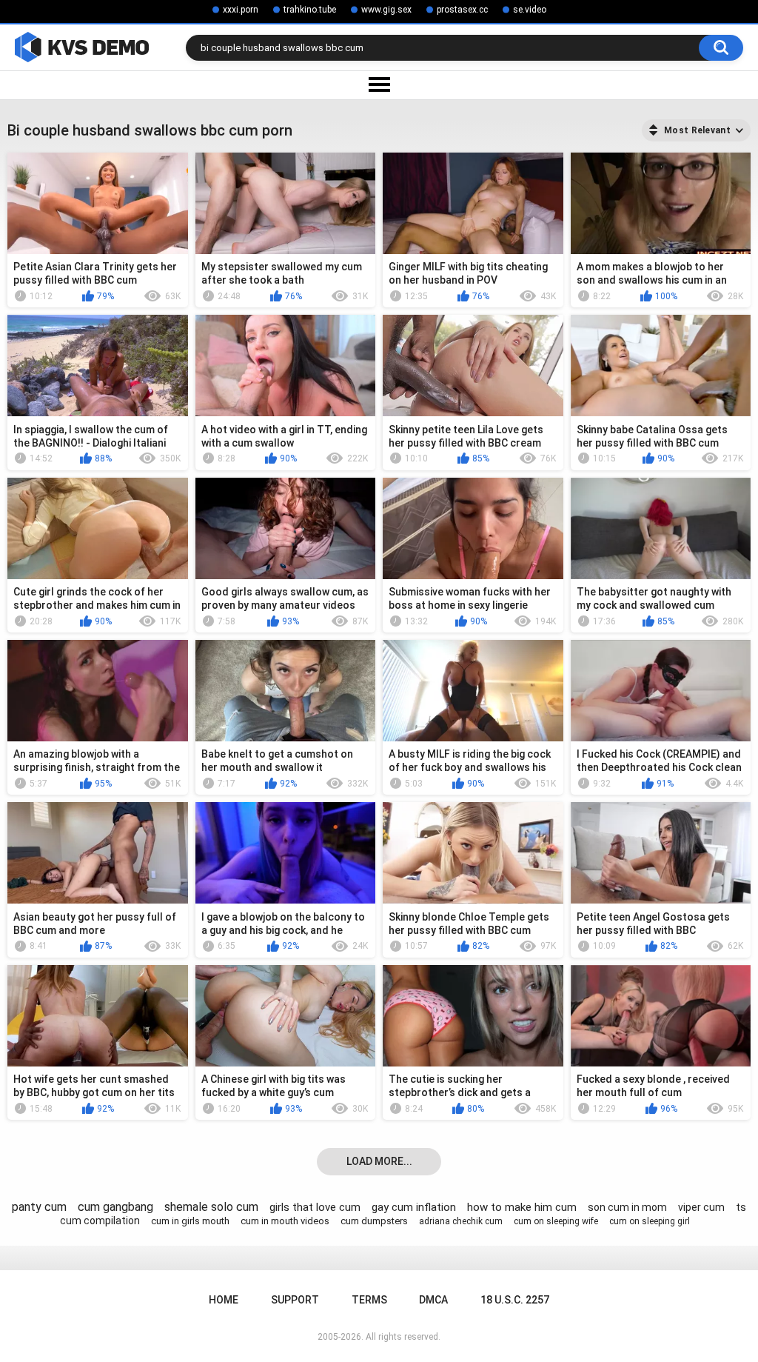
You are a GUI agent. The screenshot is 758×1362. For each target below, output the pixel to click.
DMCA (433, 1300)
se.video (529, 9)
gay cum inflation (414, 1207)
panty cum (39, 1207)
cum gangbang (115, 1207)
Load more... (379, 1161)
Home (223, 1300)
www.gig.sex (386, 9)
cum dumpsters (374, 1220)
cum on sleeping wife (556, 1221)
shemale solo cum (211, 1207)
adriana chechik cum (461, 1221)
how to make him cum (522, 1207)
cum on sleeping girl (649, 1221)
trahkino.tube (310, 9)
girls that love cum (314, 1207)
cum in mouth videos (285, 1220)
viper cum (701, 1207)
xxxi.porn (240, 9)
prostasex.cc (462, 9)
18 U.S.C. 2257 (514, 1300)
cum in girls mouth (190, 1220)
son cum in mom (627, 1207)
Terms (369, 1300)
